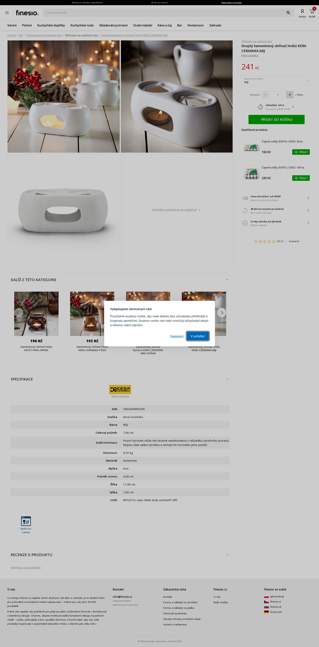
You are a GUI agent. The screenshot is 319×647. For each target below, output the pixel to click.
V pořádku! (198, 336)
